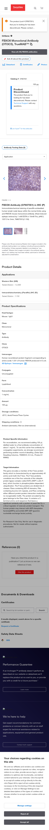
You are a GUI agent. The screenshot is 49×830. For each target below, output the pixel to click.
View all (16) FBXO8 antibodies (24, 52)
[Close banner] (43, 21)
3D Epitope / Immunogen (12, 363)
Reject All (25, 814)
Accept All (24, 822)
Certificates (28, 64)
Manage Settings (24, 806)
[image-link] (24, 178)
